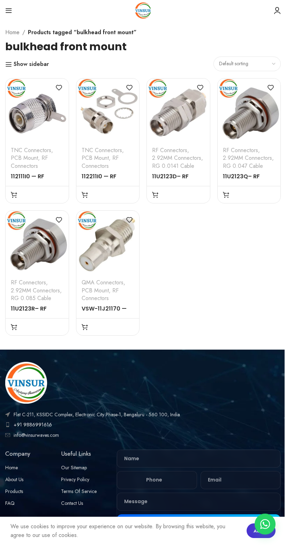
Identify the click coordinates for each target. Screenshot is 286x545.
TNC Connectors (31, 150)
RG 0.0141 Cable (173, 166)
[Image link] (26, 382)
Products (14, 491)
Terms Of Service (79, 491)
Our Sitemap (74, 467)
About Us (14, 479)
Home (12, 32)
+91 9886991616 (33, 424)
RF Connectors (29, 162)
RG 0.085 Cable (31, 298)
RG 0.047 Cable (243, 166)
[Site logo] (143, 10)
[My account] (277, 10)
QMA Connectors (102, 282)
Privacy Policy (75, 479)
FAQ (10, 503)
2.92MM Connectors (176, 158)
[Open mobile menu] (9, 10)
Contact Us (72, 503)
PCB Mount (24, 158)
